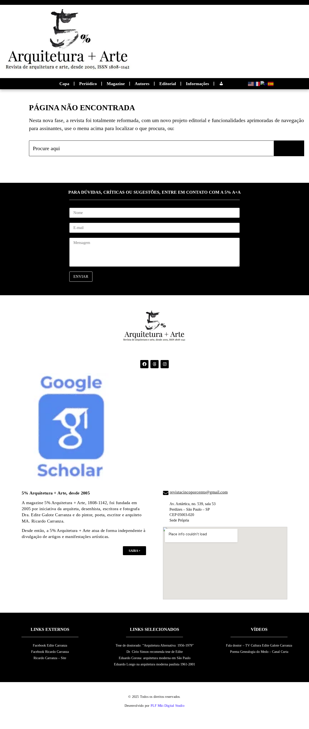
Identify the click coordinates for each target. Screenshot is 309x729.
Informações (197, 83)
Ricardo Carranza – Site (50, 658)
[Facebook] (144, 364)
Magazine (116, 83)
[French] (257, 83)
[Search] (289, 148)
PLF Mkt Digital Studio (167, 705)
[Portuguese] (264, 83)
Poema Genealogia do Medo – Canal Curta (259, 652)
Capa (64, 83)
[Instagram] (165, 364)
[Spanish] (271, 83)
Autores (142, 83)
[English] (251, 83)
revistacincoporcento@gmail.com (199, 492)
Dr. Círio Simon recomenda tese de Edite (154, 652)
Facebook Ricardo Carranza (50, 652)
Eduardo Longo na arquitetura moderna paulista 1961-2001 (154, 664)
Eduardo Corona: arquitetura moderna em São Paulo (154, 658)
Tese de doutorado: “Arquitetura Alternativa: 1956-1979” (155, 645)
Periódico (88, 83)
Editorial (167, 83)
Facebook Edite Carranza (50, 645)
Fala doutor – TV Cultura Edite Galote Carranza (259, 645)
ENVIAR (80, 276)
